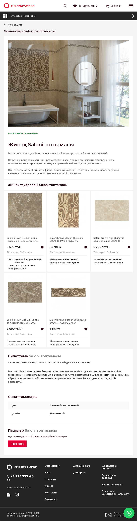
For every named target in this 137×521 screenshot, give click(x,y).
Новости (50, 479)
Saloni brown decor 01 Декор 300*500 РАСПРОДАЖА (66, 239)
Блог (48, 472)
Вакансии (51, 499)
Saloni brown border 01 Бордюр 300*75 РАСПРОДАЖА (68, 321)
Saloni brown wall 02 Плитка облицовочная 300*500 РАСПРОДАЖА (23, 321)
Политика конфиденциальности (116, 492)
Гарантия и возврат (109, 476)
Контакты (51, 492)
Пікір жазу (17, 443)
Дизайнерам (81, 466)
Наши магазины (112, 484)
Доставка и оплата (109, 467)
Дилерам (79, 472)
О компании (52, 466)
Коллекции (15, 24)
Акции (49, 486)
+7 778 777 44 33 (20, 478)
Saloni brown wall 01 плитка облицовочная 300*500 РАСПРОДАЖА (108, 239)
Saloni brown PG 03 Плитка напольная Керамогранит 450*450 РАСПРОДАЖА (22, 239)
